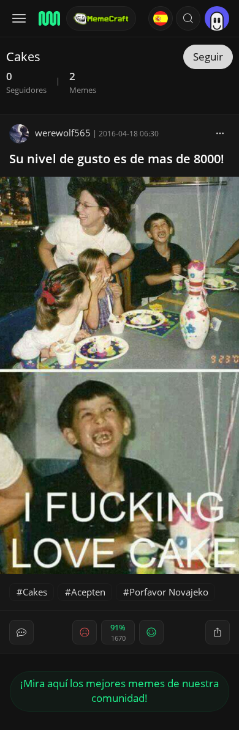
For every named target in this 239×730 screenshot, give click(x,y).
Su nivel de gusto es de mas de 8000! (116, 158)
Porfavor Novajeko (168, 592)
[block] (220, 132)
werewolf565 (63, 133)
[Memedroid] (48, 18)
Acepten (88, 592)
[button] (188, 18)
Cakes (35, 592)
